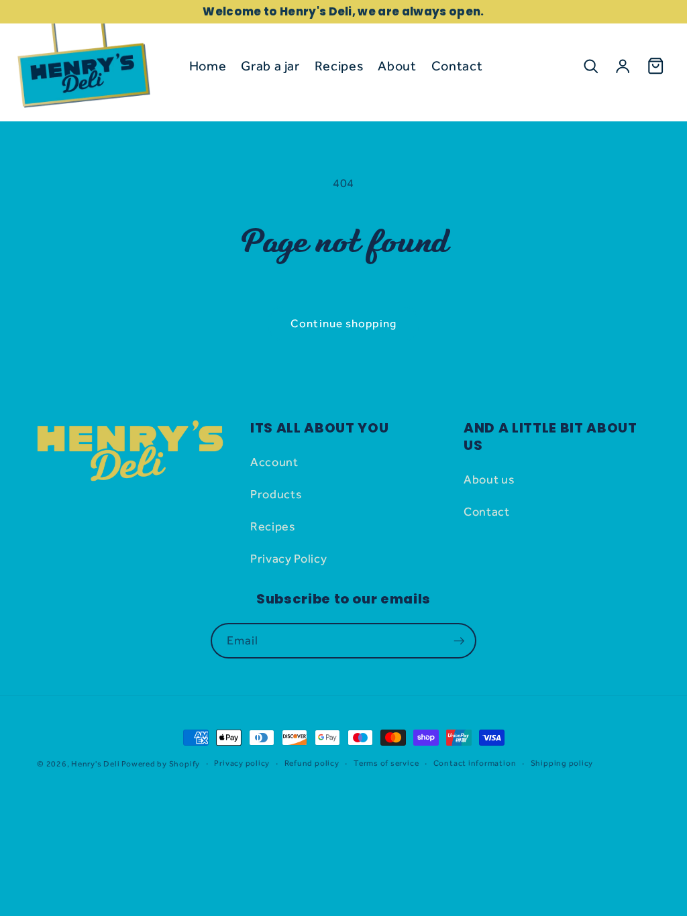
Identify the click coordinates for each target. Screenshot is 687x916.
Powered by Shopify (160, 763)
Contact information (475, 763)
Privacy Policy (288, 558)
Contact (487, 511)
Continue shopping (343, 323)
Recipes (273, 526)
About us (489, 479)
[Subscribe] (459, 641)
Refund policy (311, 763)
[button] (590, 66)
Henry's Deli (95, 763)
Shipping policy (562, 763)
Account (274, 462)
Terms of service (386, 763)
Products (276, 494)
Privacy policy (242, 763)
